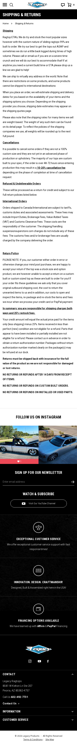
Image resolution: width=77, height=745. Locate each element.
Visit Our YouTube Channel (42, 503)
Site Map (49, 739)
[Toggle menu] (5, 4)
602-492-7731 (19, 697)
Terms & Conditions (33, 739)
